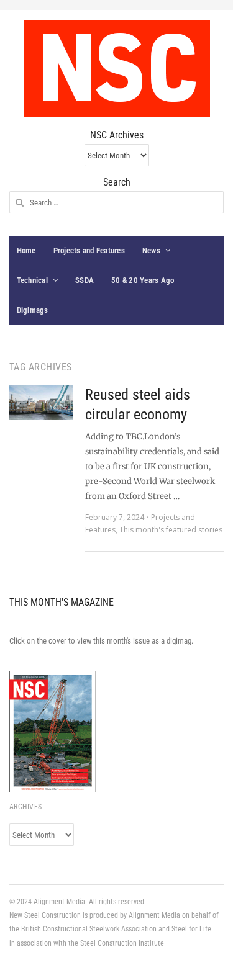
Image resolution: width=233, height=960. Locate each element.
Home (26, 250)
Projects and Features (89, 250)
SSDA (84, 280)
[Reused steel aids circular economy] (41, 402)
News (151, 250)
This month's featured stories (170, 529)
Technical (32, 280)
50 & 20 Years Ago (142, 280)
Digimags (32, 310)
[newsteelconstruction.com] (116, 68)
